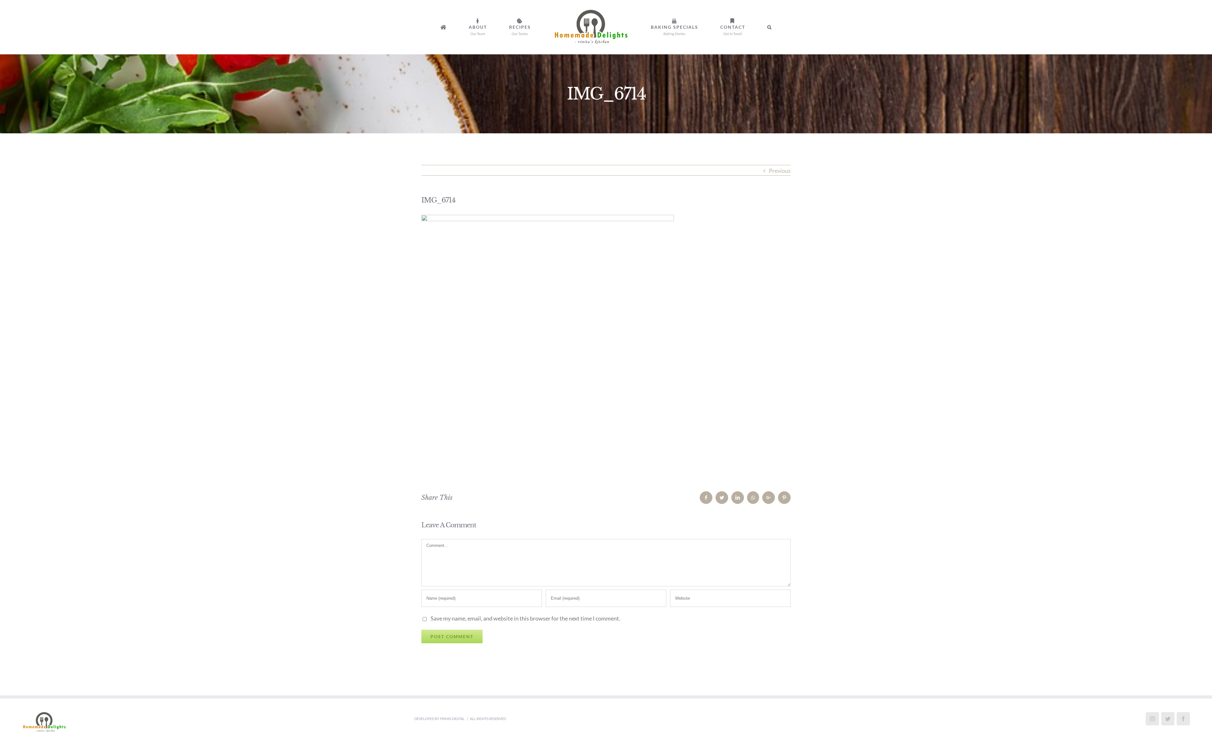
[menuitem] (486, 27)
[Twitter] (1167, 718)
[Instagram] (1152, 718)
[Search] (723, 27)
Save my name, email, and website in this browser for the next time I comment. (525, 618)
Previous (780, 170)
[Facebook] (1183, 718)
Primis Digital (452, 719)
